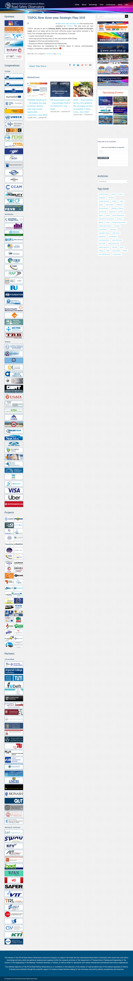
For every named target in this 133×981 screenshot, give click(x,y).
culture (121, 201)
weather (125, 250)
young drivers (117, 254)
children (114, 201)
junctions (120, 219)
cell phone (111, 197)
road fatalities (112, 236)
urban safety (116, 250)
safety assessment (113, 243)
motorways (113, 229)
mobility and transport (105, 226)
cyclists (101, 205)
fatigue (101, 215)
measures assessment (119, 222)
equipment (112, 212)
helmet (108, 215)
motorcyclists (103, 229)
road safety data (117, 240)
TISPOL (70, 26)
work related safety (104, 254)
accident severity (104, 194)
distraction (119, 205)
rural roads (102, 243)
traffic (108, 250)
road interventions (104, 240)
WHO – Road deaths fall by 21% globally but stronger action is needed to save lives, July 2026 (83, 106)
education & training (117, 208)
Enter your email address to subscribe (113, 147)
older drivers (116, 233)
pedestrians (102, 236)
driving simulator (104, 208)
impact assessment (118, 215)
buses (120, 194)
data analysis (110, 205)
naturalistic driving (104, 233)
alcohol (113, 194)
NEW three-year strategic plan (68, 24)
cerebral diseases (104, 201)
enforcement (102, 212)
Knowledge (48, 54)
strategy (59, 54)
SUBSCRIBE (103, 158)
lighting (101, 222)
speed (122, 247)
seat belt (114, 247)
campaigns (102, 197)
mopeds (117, 226)
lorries (108, 222)
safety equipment (104, 247)
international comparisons (106, 219)
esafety (120, 212)
